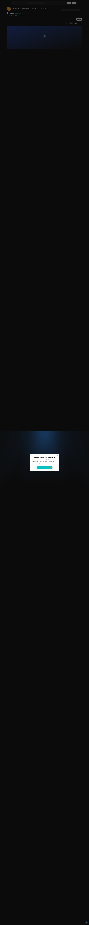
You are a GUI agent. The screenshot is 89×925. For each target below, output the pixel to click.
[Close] (57, 455)
